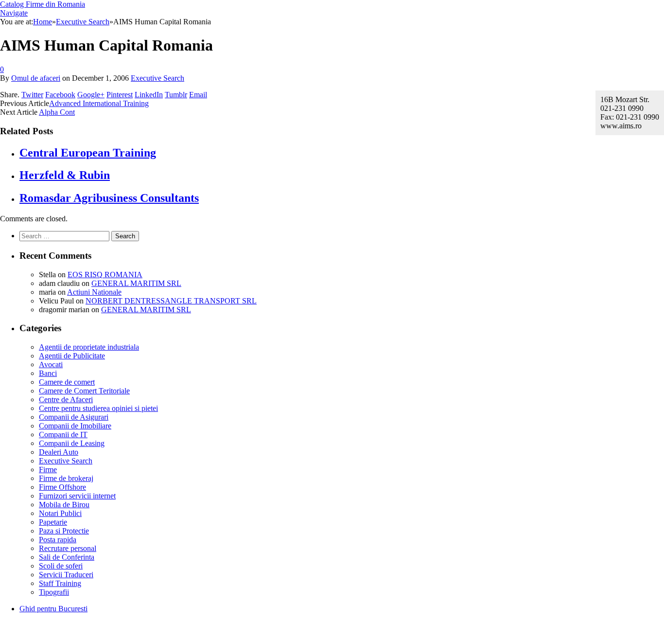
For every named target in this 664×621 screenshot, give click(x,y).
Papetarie (53, 522)
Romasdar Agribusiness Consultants (109, 198)
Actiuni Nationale (94, 292)
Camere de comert (67, 382)
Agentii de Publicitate (72, 356)
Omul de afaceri (35, 78)
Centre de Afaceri (66, 399)
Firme (48, 469)
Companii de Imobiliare (75, 426)
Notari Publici (60, 513)
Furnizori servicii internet (77, 496)
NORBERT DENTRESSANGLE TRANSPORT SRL (171, 301)
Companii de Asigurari (73, 417)
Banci (48, 373)
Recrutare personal (67, 548)
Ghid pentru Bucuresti (53, 608)
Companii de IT (63, 434)
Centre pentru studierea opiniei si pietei (98, 408)
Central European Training (87, 152)
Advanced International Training (99, 103)
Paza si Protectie (64, 531)
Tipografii (54, 592)
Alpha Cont (57, 112)
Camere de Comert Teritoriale (84, 391)
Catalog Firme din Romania (42, 4)
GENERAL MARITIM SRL (136, 283)
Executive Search (157, 78)
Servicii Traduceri (66, 574)
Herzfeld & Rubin (64, 175)
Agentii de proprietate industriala (89, 347)
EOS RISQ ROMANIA (105, 274)
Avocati (51, 364)
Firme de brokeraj (66, 478)
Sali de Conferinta (66, 557)
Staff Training (60, 583)
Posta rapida (57, 539)
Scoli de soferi (61, 566)
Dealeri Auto (58, 452)
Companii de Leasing (72, 443)
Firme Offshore (62, 487)
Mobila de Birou (64, 504)
